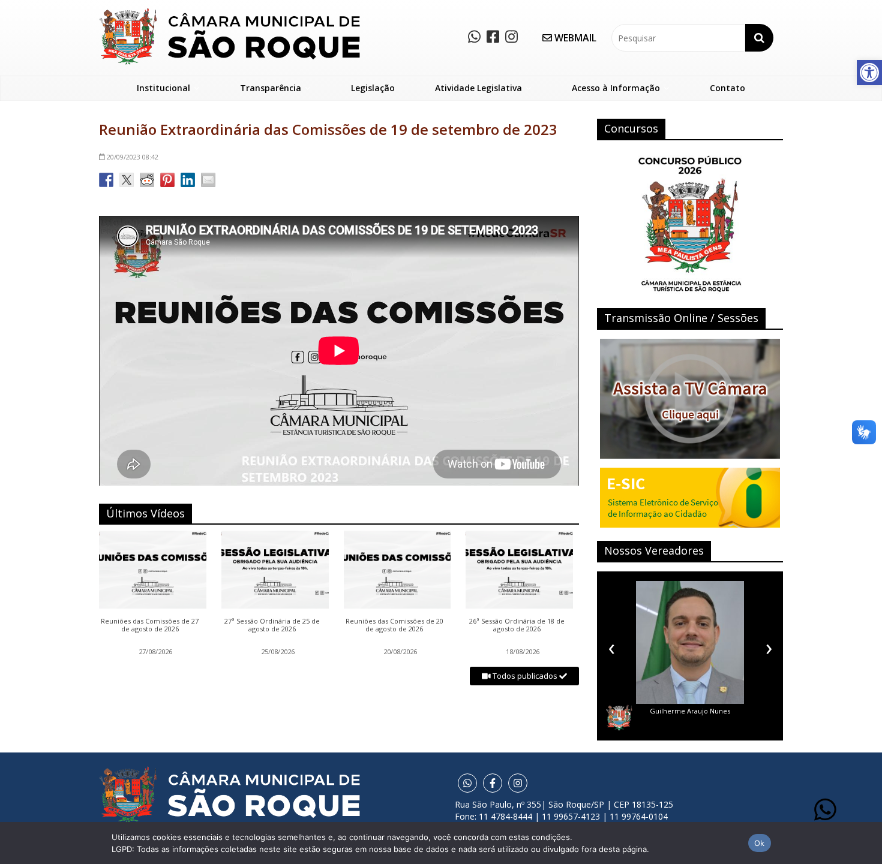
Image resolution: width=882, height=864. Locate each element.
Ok (759, 843)
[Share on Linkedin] (188, 180)
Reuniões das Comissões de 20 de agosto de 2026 (394, 625)
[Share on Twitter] (126, 180)
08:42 (132, 156)
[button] (869, 72)
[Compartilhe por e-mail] (208, 180)
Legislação (373, 88)
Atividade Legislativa (478, 88)
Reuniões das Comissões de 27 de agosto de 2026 (150, 625)
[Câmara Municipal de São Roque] (229, 12)
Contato (727, 88)
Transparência (270, 88)
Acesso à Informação (616, 88)
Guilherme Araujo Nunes (690, 710)
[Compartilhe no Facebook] (106, 180)
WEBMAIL (574, 37)
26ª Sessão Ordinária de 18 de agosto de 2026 (517, 625)
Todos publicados (525, 675)
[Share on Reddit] (147, 180)
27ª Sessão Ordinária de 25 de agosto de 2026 (272, 625)
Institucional (163, 88)
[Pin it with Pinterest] (167, 180)
